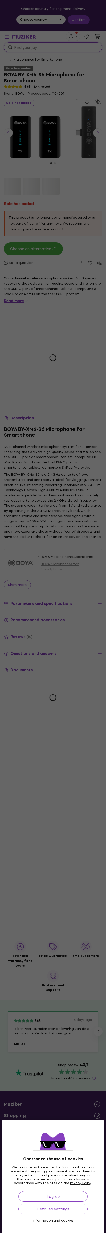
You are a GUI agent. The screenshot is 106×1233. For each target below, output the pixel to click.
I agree (53, 1196)
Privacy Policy (80, 1183)
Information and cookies (53, 1220)
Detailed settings (53, 1209)
